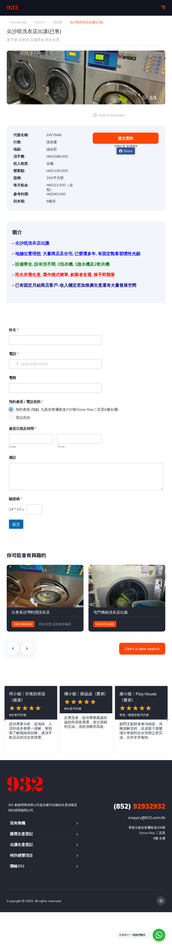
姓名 (14, 330)
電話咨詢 (23, 417)
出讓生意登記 (21, 844)
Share (128, 151)
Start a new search (142, 648)
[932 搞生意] (12, 7)
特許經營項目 (21, 855)
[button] (4, 719)
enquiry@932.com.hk (146, 817)
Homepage (18, 22)
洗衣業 (57, 22)
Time (61, 447)
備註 (12, 457)
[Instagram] (161, 900)
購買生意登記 (21, 833)
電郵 (12, 378)
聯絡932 (17, 866)
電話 (14, 354)
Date (12, 447)
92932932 (139, 806)
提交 (16, 524)
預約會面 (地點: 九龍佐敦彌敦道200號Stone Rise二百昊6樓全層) (67, 409)
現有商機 (17, 823)
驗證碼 (15, 499)
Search (40, 22)
